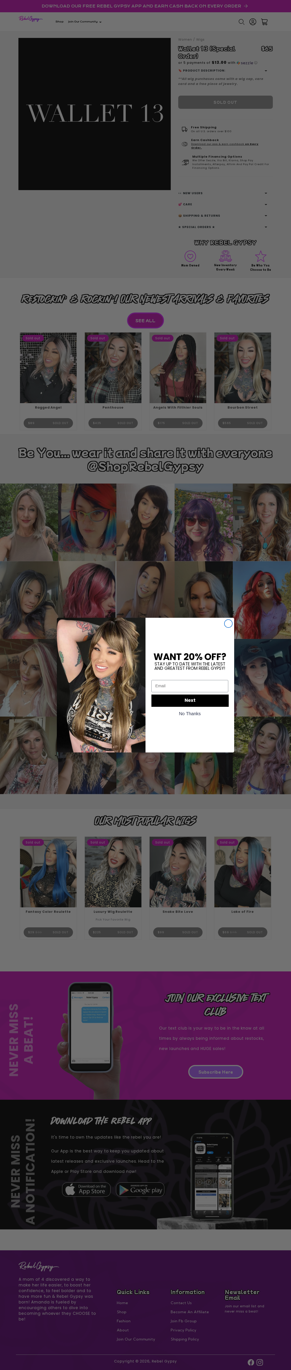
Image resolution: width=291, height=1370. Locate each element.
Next (190, 700)
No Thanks (190, 713)
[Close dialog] (228, 624)
